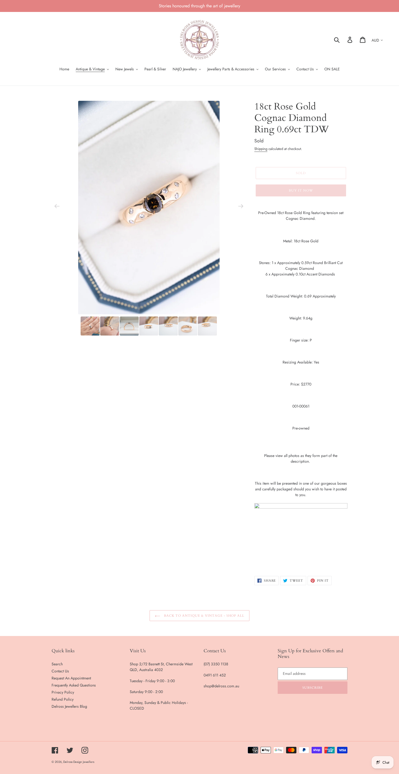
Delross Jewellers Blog (69, 706)
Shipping (260, 148)
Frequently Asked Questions (74, 685)
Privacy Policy (63, 692)
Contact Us (60, 671)
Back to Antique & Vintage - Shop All (204, 615)
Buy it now (301, 190)
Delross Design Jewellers (78, 762)
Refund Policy (63, 699)
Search (57, 664)
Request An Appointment (71, 678)
